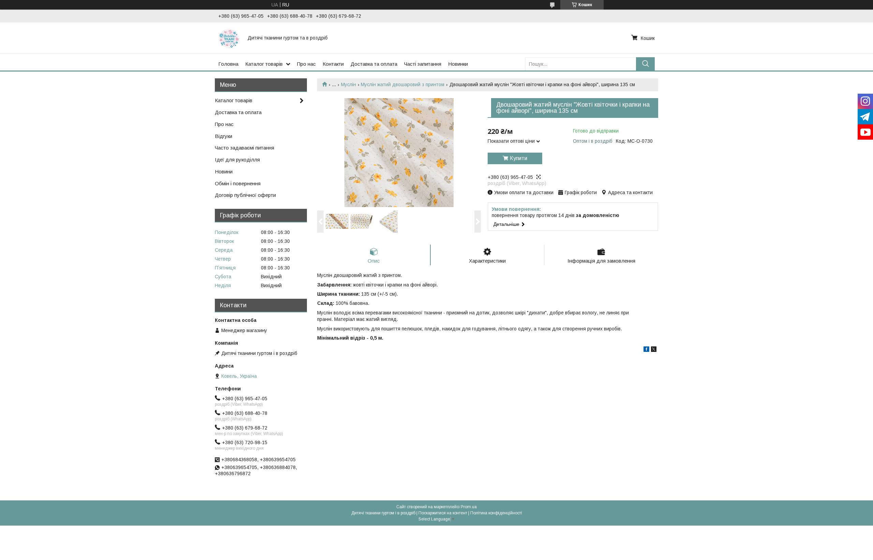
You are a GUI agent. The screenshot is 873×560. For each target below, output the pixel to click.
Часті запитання (422, 64)
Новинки (458, 64)
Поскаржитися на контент (442, 513)
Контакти (333, 64)
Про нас (306, 64)
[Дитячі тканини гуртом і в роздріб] (228, 38)
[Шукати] (645, 64)
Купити (518, 158)
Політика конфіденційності (496, 513)
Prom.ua (469, 506)
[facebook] (646, 350)
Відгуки (223, 136)
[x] (653, 350)
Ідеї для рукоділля (237, 159)
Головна (228, 64)
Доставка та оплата (374, 64)
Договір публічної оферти (245, 195)
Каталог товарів (264, 64)
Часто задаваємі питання (244, 148)
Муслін (348, 84)
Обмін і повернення (238, 183)
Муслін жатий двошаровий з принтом (402, 84)
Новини (224, 171)
